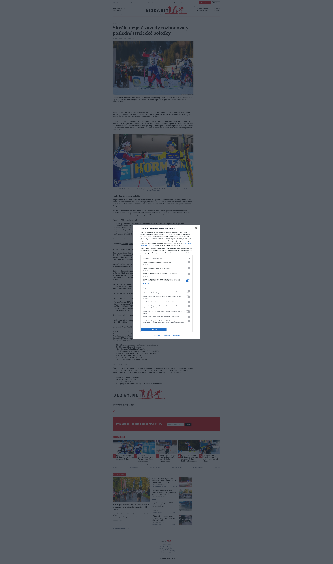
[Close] (196, 228)
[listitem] (166, 258)
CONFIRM (154, 329)
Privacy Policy (176, 335)
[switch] (188, 262)
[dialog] (166, 282)
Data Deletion (156, 335)
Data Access (166, 335)
